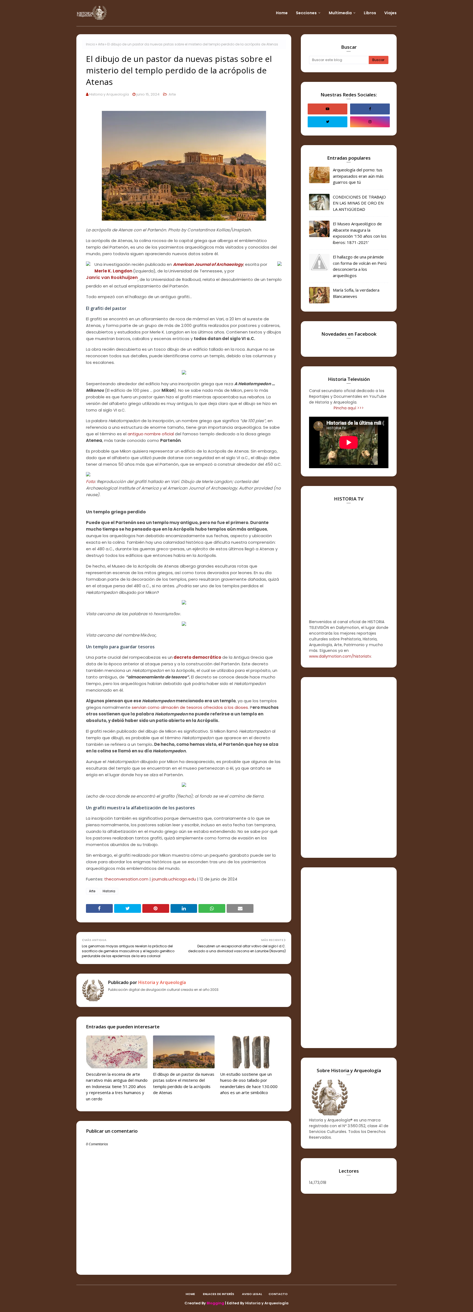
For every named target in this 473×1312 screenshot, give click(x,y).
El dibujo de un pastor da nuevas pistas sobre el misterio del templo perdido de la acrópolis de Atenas (183, 1083)
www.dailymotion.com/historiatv (340, 656)
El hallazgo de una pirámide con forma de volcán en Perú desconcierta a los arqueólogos (360, 266)
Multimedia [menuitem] (340, 13)
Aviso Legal (252, 1294)
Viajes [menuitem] (390, 13)
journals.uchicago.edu (174, 879)
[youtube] (327, 108)
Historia (109, 891)
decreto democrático (197, 657)
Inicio (90, 44)
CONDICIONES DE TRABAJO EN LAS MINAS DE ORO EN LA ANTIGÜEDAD (359, 203)
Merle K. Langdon (113, 271)
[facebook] (370, 108)
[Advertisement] (348, 767)
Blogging (215, 1303)
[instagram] (370, 121)
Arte (101, 44)
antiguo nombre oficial (151, 434)
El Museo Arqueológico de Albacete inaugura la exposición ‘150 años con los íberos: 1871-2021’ (360, 233)
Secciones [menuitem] (306, 13)
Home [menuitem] (282, 13)
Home (190, 1294)
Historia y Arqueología (109, 94)
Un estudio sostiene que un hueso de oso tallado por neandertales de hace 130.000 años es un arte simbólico (249, 1083)
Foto (90, 481)
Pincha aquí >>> (349, 408)
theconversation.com (126, 879)
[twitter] (327, 121)
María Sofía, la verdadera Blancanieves (356, 293)
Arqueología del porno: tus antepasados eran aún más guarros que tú (358, 176)
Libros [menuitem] (370, 13)
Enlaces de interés (218, 1294)
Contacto (278, 1294)
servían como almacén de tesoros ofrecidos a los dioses (190, 707)
